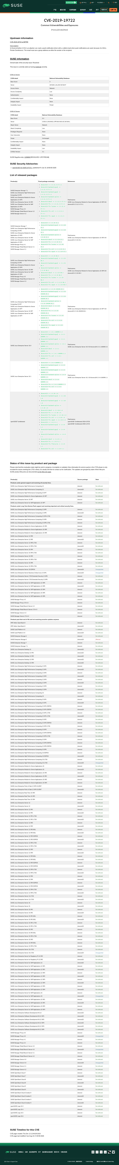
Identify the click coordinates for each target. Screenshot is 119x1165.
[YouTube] (93, 1152)
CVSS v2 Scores (15, 74)
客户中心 (84, 2)
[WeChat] (109, 1152)
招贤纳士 (21, 1152)
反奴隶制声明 (33, 1152)
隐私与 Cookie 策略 (101, 1161)
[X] (101, 1152)
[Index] (60, 30)
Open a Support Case (12, 1161)
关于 (39, 1152)
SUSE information (19, 59)
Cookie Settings (89, 1161)
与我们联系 (64, 1152)
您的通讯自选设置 (47, 1152)
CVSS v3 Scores (15, 111)
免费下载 (113, 10)
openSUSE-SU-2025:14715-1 (22, 168)
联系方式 (104, 10)
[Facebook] (97, 1152)
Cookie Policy (111, 1161)
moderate (38, 67)
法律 (26, 1152)
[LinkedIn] (105, 1152)
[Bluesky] (113, 1152)
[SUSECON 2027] (71, 2)
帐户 (93, 2)
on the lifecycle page (44, 472)
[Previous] (54, 30)
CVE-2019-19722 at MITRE (19, 42)
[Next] (66, 30)
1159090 (27, 157)
